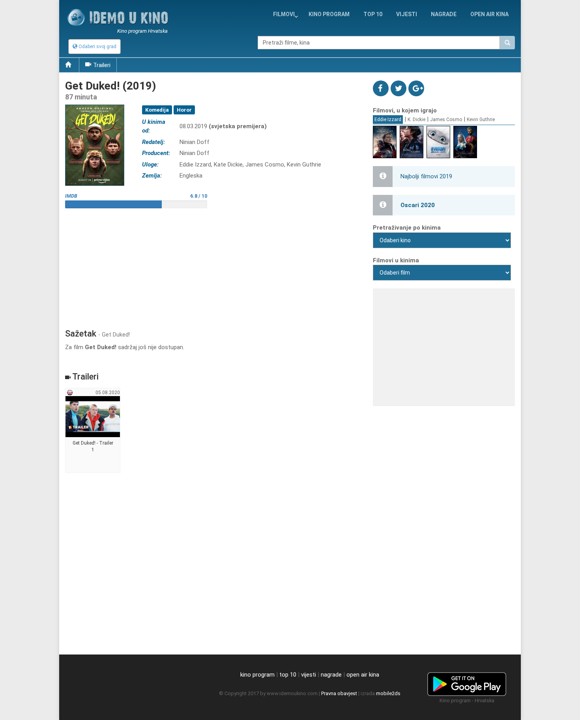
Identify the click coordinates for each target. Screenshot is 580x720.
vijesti (406, 14)
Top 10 (372, 14)
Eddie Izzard (387, 119)
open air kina (362, 674)
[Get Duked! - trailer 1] (93, 431)
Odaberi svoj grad (96, 46)
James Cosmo (446, 119)
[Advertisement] (213, 265)
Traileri (101, 65)
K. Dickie (416, 119)
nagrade (444, 14)
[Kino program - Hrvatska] (466, 682)
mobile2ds (388, 693)
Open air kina (489, 14)
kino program (329, 14)
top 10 (287, 674)
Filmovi (284, 14)
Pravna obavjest (339, 693)
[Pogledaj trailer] (94, 104)
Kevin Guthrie (481, 119)
